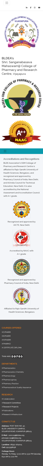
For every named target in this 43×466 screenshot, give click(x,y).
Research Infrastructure (12, 414)
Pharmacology (9, 376)
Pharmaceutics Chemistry (13, 372)
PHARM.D (7, 344)
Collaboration (9, 399)
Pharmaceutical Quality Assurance (17, 387)
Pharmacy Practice (10, 384)
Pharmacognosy (10, 380)
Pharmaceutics (9, 368)
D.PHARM (7, 332)
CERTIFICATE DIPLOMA (12, 348)
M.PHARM (7, 340)
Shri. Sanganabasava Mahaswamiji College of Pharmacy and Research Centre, (19, 65)
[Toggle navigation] (7, 3)
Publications (8, 411)
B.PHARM (7, 336)
